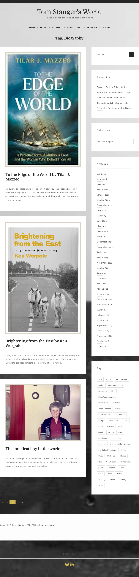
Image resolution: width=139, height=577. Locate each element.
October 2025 (103, 200)
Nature (123, 456)
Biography (102, 391)
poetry (101, 468)
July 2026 (101, 174)
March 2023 (102, 257)
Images (105, 27)
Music (100, 456)
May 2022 (101, 284)
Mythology (111, 456)
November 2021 (104, 304)
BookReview (103, 403)
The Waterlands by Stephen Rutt (112, 103)
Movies (123, 450)
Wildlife (112, 479)
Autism (101, 385)
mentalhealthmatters (107, 450)
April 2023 (101, 252)
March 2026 (102, 189)
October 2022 (103, 268)
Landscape (103, 438)
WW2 (100, 485)
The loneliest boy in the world (33, 449)
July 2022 (101, 278)
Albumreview (121, 379)
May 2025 (101, 226)
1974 (100, 379)
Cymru (118, 409)
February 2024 (103, 236)
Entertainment (104, 415)
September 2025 (105, 205)
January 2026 (103, 195)
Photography (125, 462)
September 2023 (105, 247)
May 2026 (101, 184)
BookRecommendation (108, 397)
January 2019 (103, 330)
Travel (109, 474)
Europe (101, 421)
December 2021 (104, 299)
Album (109, 379)
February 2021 (103, 315)
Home (32, 27)
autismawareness (115, 385)
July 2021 (101, 310)
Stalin (100, 474)
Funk (120, 426)
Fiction (125, 421)
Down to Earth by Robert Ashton (112, 87)
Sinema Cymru (73, 27)
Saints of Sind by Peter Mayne (111, 97)
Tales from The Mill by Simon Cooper (114, 92)
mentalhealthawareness (120, 444)
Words (56, 27)
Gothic (101, 432)
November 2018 (104, 336)
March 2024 (102, 231)
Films (100, 426)
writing (123, 479)
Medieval (102, 444)
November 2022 (104, 263)
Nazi (100, 462)
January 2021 (103, 320)
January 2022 (103, 294)
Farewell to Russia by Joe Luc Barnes (114, 108)
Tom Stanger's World (69, 12)
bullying (116, 403)
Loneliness (116, 438)
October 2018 (103, 341)
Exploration (113, 421)
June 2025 (102, 221)
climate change (104, 409)
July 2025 (101, 216)
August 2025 (103, 210)
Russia (121, 468)
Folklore (110, 426)
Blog (113, 391)
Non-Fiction (111, 462)
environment (119, 415)
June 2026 (102, 179)
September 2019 (104, 325)
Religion (111, 468)
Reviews (91, 27)
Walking (101, 479)
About (44, 27)
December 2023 (104, 242)
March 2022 (102, 289)
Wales (119, 474)
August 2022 (103, 273)
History (111, 432)
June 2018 (101, 346)
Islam (120, 432)
